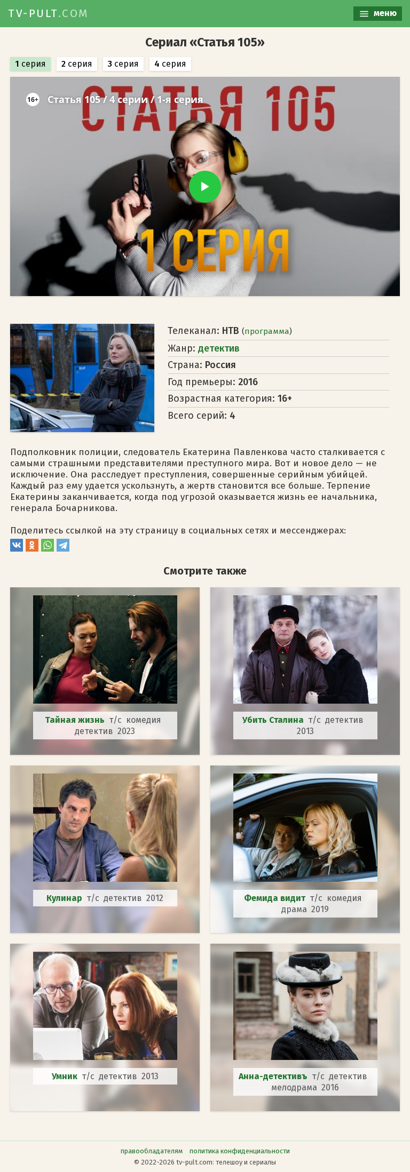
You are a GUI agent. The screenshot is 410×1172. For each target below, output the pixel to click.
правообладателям (152, 1151)
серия (30, 64)
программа (267, 331)
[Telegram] (63, 548)
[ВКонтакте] (16, 548)
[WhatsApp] (47, 548)
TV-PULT (48, 13)
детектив (219, 348)
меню (384, 13)
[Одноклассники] (32, 548)
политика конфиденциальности (240, 1151)
